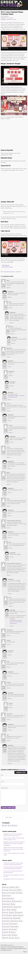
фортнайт (5, 937)
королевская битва (7, 918)
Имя (2, 775)
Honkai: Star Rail (7, 901)
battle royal (5, 887)
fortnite (14, 893)
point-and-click (6, 904)
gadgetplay (22, 770)
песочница (5, 923)
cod (18, 887)
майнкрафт (17, 918)
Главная (3, 8)
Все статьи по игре (7, 267)
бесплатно (5, 912)
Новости (8, 8)
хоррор (12, 937)
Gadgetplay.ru (10, 945)
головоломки (19, 912)
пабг (21, 921)
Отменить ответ (21, 772)
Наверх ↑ (25, 951)
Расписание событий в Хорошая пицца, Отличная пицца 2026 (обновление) (14, 843)
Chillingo (13, 887)
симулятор (18, 271)
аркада (14, 909)
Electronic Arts (6, 893)
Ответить (9, 287)
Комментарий (4, 787)
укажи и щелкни (7, 935)
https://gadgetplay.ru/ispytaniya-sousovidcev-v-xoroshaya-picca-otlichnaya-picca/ (16, 622)
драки (16, 915)
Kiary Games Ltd (17, 901)
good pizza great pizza (9, 271)
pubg (13, 904)
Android (8, 19)
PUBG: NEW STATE (8, 907)
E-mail (2, 781)
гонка (4, 915)
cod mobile (5, 890)
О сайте (17, 8)
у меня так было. (20, 170)
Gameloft (20, 893)
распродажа (15, 926)
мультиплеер (6, 921)
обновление (15, 921)
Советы (12, 8)
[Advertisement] (14, 134)
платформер (14, 923)
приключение (6, 926)
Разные (14, 19)
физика (15, 935)
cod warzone (14, 890)
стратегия (5, 932)
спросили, (3, 24)
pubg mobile (18, 907)
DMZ (20, 890)
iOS (11, 19)
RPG (9, 909)
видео (12, 912)
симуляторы (14, 929)
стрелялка (12, 932)
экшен (17, 937)
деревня (10, 915)
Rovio (4, 909)
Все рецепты (5, 265)
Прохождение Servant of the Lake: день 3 (14, 879)
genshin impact (6, 895)
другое (21, 915)
